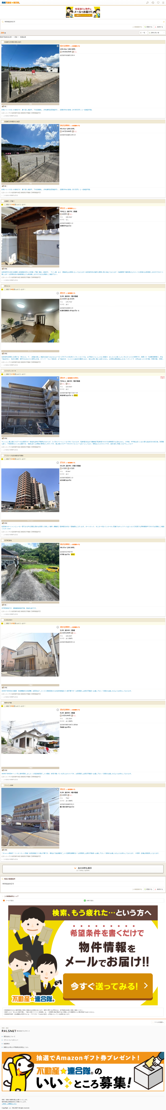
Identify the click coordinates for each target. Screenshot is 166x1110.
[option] (83, 12)
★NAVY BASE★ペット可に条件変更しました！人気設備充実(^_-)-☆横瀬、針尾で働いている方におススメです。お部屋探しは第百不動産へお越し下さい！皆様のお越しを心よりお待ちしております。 (67, 774)
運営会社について (9, 1036)
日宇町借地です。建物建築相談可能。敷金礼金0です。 (19, 608)
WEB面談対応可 (10, 22)
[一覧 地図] (143, 33)
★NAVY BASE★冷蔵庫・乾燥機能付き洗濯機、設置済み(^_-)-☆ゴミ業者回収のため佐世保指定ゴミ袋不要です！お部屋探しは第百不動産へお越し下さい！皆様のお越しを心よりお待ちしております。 (67, 691)
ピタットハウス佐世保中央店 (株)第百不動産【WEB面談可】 (21, 113)
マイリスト (158, 2)
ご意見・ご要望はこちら (9, 1103)
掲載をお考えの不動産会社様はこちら (16, 1047)
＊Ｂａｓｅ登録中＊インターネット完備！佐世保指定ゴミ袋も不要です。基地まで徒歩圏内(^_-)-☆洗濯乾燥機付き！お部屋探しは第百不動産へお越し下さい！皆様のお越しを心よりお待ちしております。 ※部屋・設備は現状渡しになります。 (81, 853)
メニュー (163, 2)
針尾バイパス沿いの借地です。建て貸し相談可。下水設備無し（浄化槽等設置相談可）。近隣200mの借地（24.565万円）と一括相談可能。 (47, 110)
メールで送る (10, 900)
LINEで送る (90, 900)
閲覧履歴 (152, 2)
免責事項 (6, 1044)
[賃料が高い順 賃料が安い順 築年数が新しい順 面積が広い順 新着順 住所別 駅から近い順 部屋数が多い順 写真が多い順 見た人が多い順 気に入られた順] (157, 33)
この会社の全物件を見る (10, 115)
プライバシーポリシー (11, 1040)
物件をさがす (147, 2)
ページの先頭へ (159, 1022)
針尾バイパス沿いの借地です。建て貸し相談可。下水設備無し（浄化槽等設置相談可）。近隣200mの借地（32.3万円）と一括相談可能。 (46, 189)
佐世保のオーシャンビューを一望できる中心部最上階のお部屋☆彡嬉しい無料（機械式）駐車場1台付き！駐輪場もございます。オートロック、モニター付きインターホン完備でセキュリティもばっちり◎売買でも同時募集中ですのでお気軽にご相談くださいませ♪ (83, 527)
